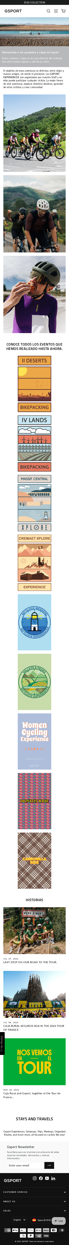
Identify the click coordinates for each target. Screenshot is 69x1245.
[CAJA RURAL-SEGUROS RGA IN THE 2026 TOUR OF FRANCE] (34, 994)
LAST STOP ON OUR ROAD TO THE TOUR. (30, 962)
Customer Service (15, 1192)
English (17, 1219)
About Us (9, 1201)
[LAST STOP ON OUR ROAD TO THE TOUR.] (34, 930)
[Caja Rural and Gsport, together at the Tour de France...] (34, 1061)
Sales (7, 1210)
